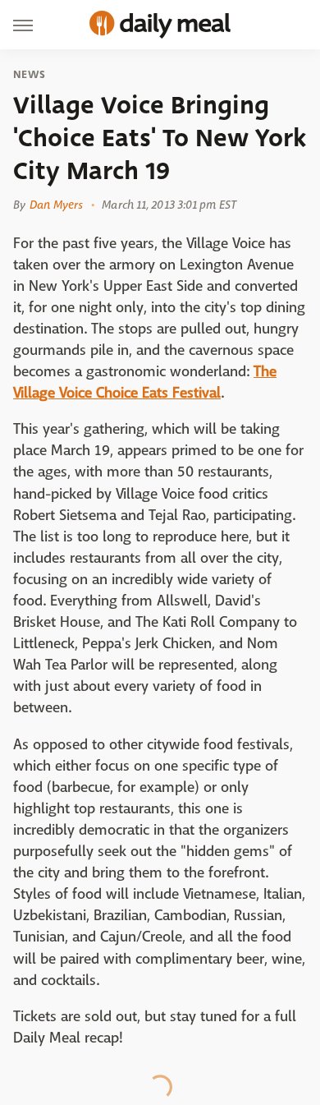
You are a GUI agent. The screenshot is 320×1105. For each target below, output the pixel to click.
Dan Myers (56, 204)
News (29, 75)
